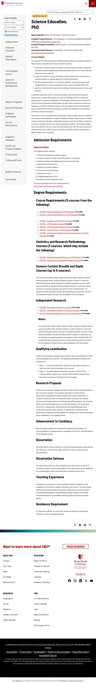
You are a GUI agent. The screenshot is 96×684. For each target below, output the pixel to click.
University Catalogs (42, 571)
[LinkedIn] (80, 580)
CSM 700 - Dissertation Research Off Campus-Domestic (60, 310)
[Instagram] (75, 580)
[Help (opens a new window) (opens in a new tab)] (90, 19)
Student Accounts (10, 614)
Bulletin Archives (13, 171)
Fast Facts (7, 566)
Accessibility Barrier (48, 655)
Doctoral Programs (14, 107)
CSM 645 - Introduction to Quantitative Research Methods (60, 260)
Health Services (9, 620)
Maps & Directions (41, 614)
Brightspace (8, 598)
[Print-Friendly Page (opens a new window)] (85, 19)
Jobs (36, 609)
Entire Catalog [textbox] (10, 22)
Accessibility (11, 651)
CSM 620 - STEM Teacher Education (52, 224)
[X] (86, 580)
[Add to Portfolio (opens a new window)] (80, 19)
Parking (37, 620)
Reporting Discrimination (59, 651)
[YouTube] (91, 580)
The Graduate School (12, 72)
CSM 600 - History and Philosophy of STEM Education (59, 215)
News (5, 571)
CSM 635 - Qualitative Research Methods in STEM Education (61, 257)
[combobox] (69, 12)
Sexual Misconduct (80, 651)
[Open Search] (86, 3)
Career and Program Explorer (14, 147)
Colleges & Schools (42, 566)
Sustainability (40, 651)
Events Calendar (40, 603)
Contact (6, 560)
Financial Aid (11, 154)
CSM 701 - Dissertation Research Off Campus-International (61, 313)
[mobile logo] (15, 3)
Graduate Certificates (11, 115)
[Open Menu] (92, 3)
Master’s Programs (14, 101)
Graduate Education (10, 49)
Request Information (76, 546)
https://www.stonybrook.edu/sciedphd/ (48, 186)
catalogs (18, 681)
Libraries (37, 577)
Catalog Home (12, 41)
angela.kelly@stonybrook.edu (43, 53)
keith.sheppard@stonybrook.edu (48, 42)
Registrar (7, 609)
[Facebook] (69, 580)
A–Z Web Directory (41, 598)
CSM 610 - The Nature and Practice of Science (56, 221)
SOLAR (6, 603)
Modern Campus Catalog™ (72, 681)
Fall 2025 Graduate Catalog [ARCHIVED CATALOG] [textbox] (64, 12)
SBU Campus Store (41, 625)
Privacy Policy (26, 651)
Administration (9, 582)
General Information (11, 58)
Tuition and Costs (14, 160)
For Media (7, 577)
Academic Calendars (10, 138)
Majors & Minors (40, 560)
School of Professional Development (11, 82)
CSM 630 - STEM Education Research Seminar (56, 227)
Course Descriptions (11, 124)
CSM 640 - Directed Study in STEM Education (56, 230)
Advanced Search (11, 35)
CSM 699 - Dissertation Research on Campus (55, 307)
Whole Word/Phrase (12, 31)
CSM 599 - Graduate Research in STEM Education (57, 212)
